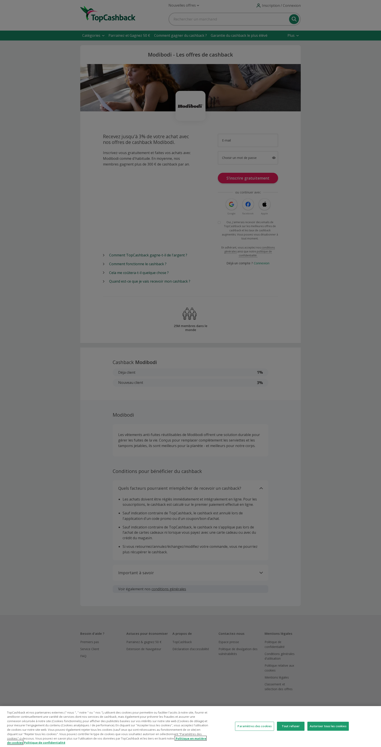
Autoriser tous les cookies (328, 726)
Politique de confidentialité (44, 742)
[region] (190, 726)
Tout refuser (291, 726)
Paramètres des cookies (254, 726)
